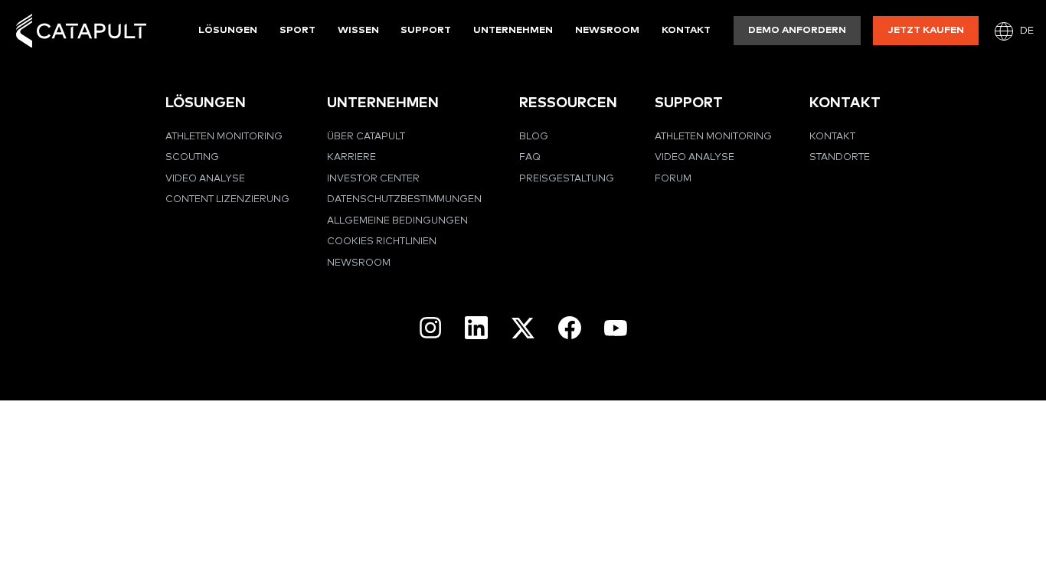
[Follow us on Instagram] (430, 327)
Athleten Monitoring (224, 137)
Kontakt (686, 30)
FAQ (530, 157)
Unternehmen (513, 30)
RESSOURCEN (568, 103)
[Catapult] (81, 31)
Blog (533, 137)
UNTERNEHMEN (383, 103)
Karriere (351, 157)
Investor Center (373, 179)
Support (425, 30)
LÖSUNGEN (205, 103)
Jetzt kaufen (926, 30)
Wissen (358, 30)
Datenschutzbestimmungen (404, 199)
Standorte (839, 157)
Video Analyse (205, 179)
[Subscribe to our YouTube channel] (615, 328)
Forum (673, 179)
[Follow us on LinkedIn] (476, 327)
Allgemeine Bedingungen (397, 221)
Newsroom (607, 30)
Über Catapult (366, 137)
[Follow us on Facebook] (569, 327)
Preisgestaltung (566, 179)
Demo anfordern (797, 30)
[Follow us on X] (523, 328)
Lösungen (227, 30)
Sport (297, 30)
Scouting (192, 157)
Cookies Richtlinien (381, 242)
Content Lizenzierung (227, 199)
